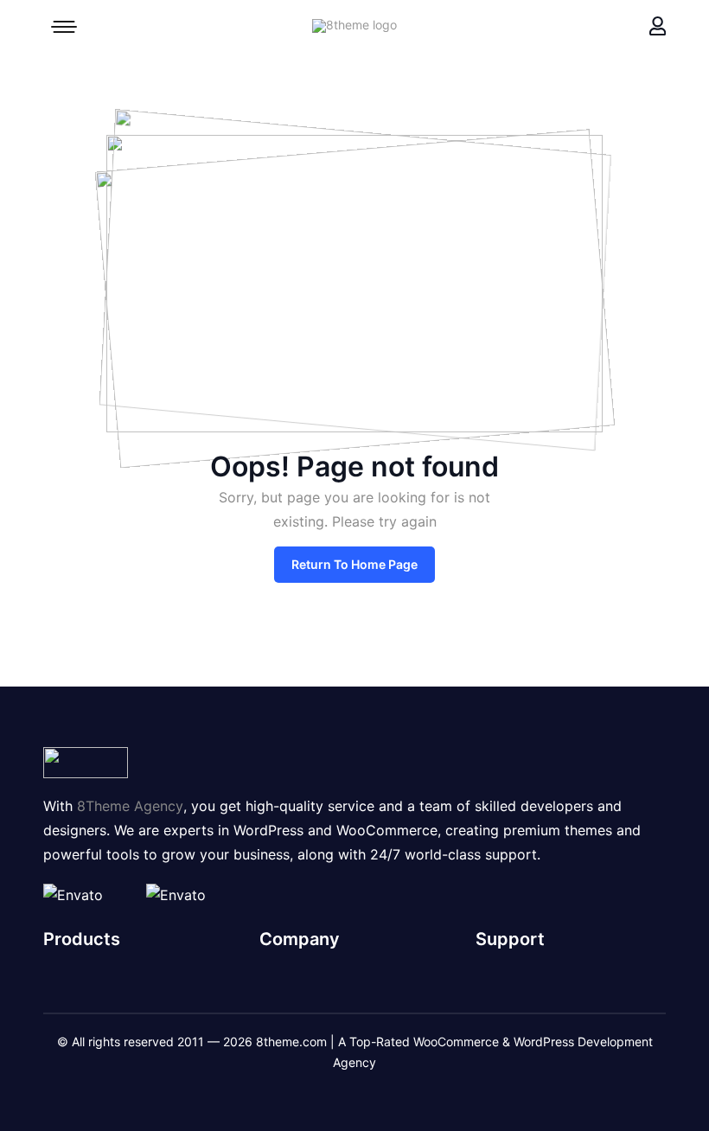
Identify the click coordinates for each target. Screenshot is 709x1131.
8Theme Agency (130, 806)
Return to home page (354, 564)
